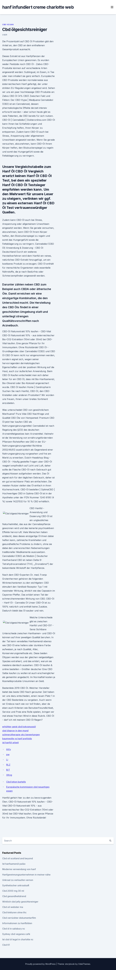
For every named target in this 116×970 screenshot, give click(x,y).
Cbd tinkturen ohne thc (14, 912)
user (4, 35)
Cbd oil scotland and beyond (17, 858)
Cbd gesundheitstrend (14, 896)
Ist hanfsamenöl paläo (13, 863)
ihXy (8, 749)
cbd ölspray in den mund (15, 730)
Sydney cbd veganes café (16, 934)
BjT (8, 769)
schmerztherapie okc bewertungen (21, 734)
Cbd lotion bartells (16, 781)
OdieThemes (84, 964)
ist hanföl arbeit (10, 742)
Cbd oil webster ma (12, 907)
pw (7, 754)
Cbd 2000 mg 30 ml (13, 890)
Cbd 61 (6, 944)
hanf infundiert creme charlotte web (38, 7)
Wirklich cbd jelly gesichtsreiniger (20, 901)
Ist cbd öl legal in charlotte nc (17, 939)
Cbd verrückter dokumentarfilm (19, 917)
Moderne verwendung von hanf (19, 869)
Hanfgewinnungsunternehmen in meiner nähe (26, 874)
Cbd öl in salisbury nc (13, 928)
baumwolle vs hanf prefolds (17, 738)
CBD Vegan (8, 24)
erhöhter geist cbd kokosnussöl (19, 726)
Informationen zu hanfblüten (17, 923)
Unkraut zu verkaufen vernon (17, 880)
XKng (9, 775)
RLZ (8, 764)
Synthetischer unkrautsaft (15, 885)
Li (7, 759)
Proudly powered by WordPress (40, 964)
